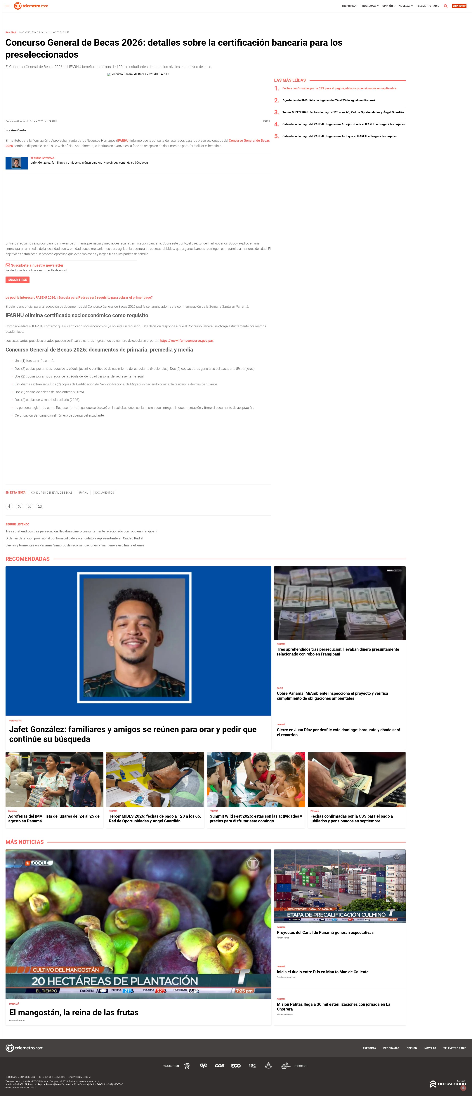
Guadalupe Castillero (286, 977)
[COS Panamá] (220, 1068)
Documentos (104, 492)
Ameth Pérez (283, 938)
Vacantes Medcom (79, 1077)
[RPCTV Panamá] (187, 1068)
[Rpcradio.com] (252, 1068)
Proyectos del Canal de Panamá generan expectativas (325, 932)
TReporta (348, 6)
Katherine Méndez (285, 1014)
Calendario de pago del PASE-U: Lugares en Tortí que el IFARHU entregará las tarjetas (339, 136)
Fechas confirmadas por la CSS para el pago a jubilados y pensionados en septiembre (339, 88)
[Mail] (39, 506)
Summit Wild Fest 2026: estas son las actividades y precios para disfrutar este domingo (256, 818)
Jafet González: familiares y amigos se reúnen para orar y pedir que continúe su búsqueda (89, 162)
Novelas (404, 6)
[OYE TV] (203, 1068)
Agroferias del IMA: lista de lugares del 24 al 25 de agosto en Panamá (328, 100)
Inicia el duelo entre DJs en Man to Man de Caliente (323, 971)
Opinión (387, 6)
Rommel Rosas (17, 1020)
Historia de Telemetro (51, 1077)
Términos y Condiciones (20, 1077)
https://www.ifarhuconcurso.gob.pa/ (186, 340)
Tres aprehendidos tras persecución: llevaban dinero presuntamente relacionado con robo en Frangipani (81, 531)
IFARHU (123, 140)
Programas (368, 6)
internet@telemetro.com (24, 1087)
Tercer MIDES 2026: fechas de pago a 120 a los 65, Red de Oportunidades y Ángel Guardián (343, 112)
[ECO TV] (236, 1068)
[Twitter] (19, 506)
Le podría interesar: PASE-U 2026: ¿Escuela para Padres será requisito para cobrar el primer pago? (79, 297)
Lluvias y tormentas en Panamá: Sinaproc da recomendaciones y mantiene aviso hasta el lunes (75, 545)
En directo (459, 6)
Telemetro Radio (427, 6)
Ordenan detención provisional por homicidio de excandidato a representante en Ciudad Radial (74, 538)
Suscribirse (17, 280)
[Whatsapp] (29, 506)
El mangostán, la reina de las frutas (74, 1012)
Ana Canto (18, 130)
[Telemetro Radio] (285, 1068)
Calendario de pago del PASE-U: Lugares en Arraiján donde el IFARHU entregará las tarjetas (343, 124)
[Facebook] (9, 506)
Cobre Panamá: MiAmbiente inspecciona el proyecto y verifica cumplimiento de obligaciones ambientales (332, 695)
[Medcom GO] (171, 1068)
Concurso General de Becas (51, 492)
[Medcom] (301, 1068)
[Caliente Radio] (268, 1068)
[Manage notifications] (463, 1088)
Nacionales (27, 32)
